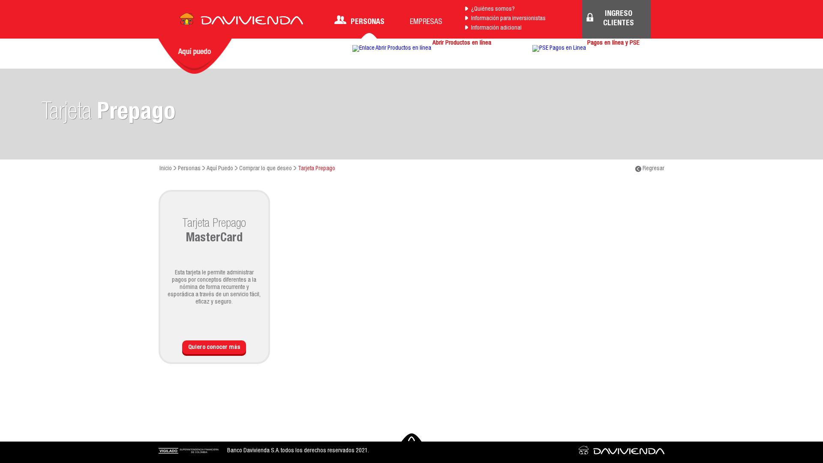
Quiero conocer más (214, 348)
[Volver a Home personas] (241, 21)
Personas (367, 22)
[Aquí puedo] (195, 56)
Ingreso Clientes (618, 18)
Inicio (165, 169)
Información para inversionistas (508, 19)
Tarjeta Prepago (316, 169)
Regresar (652, 169)
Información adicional (496, 28)
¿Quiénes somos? (493, 9)
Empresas (426, 22)
